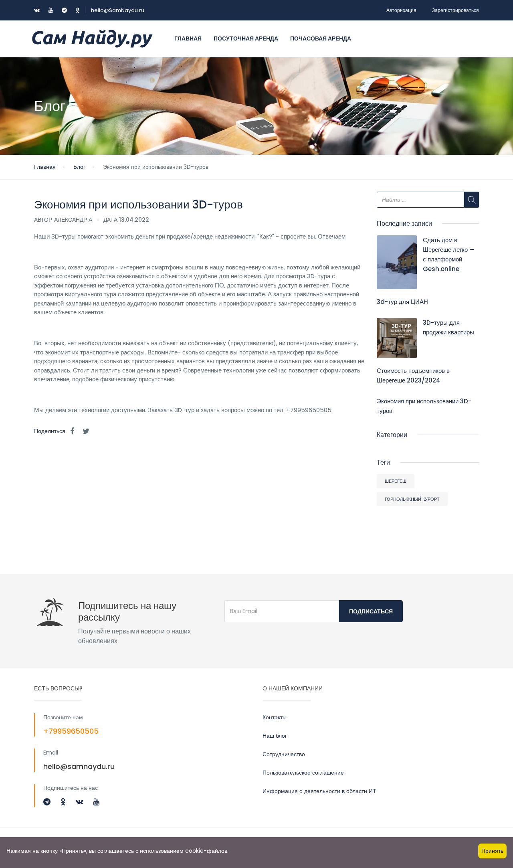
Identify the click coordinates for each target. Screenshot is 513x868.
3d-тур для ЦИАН (402, 301)
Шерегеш (395, 481)
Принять (492, 851)
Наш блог (275, 736)
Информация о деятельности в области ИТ (319, 791)
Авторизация (401, 10)
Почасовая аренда (320, 38)
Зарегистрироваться (455, 10)
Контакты (275, 717)
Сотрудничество (284, 754)
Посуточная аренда (246, 38)
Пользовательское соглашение (303, 773)
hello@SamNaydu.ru (117, 10)
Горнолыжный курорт (412, 499)
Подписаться (371, 611)
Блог (79, 167)
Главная (188, 38)
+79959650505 (71, 731)
